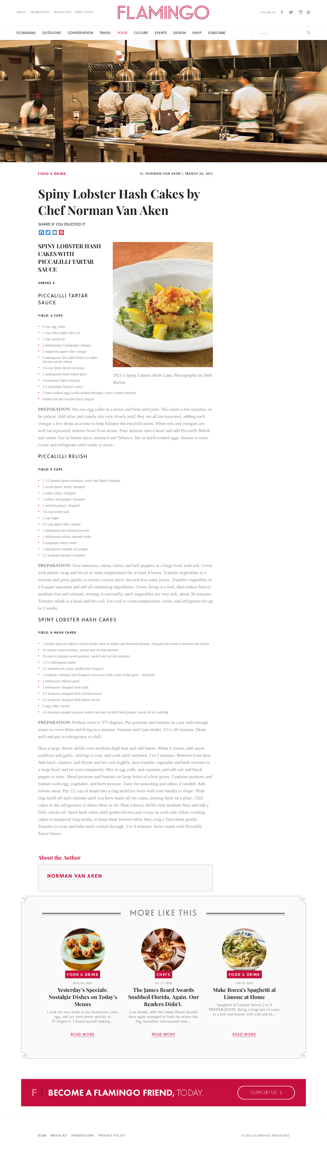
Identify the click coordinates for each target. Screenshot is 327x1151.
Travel (105, 32)
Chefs (163, 974)
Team (42, 1135)
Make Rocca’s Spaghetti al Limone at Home (244, 993)
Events (161, 32)
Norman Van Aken (163, 173)
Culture (141, 32)
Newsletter (62, 12)
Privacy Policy (111, 1135)
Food (122, 32)
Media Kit (59, 1135)
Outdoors (51, 32)
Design (179, 32)
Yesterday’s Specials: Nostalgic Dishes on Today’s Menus (82, 996)
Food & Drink (52, 173)
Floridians (26, 32)
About (21, 12)
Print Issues (84, 12)
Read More (82, 1034)
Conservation (80, 32)
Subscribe (217, 32)
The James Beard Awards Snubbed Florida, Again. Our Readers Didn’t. (163, 996)
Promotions (39, 12)
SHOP (197, 32)
